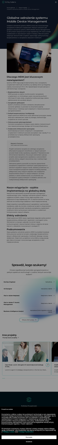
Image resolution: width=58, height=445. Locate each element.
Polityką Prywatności (25, 432)
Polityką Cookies (8, 432)
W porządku (29, 437)
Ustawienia (29, 441)
